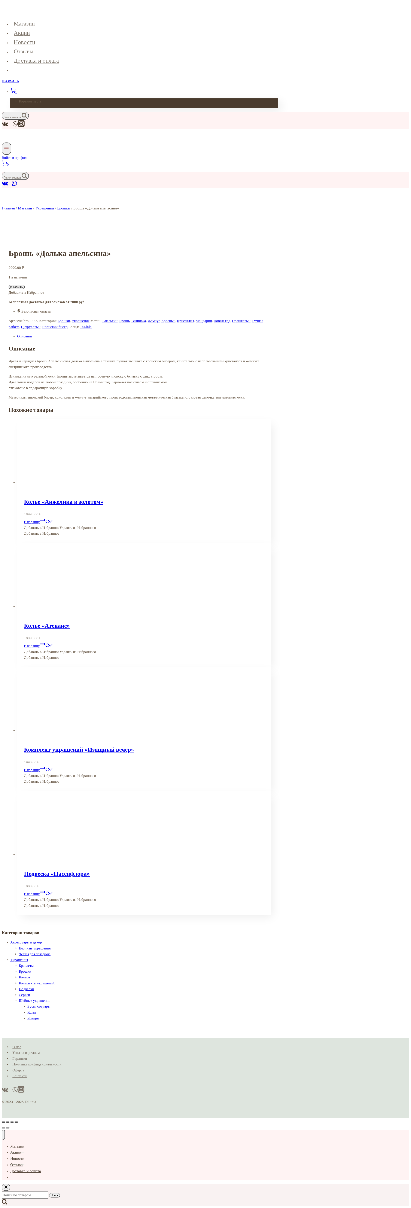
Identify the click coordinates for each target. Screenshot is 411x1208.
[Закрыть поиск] (6, 1187)
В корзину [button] (32, 522)
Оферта (18, 1070)
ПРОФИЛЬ (10, 81)
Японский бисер (55, 327)
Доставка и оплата (36, 60)
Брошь (124, 321)
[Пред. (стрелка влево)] (3, 1127)
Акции (22, 33)
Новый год (222, 321)
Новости (24, 42)
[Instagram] (21, 126)
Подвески (26, 989)
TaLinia (86, 327)
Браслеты (26, 966)
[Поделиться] (12, 1122)
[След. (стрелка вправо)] (7, 1127)
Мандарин (204, 321)
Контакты (19, 1076)
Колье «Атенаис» (47, 625)
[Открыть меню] (6, 148)
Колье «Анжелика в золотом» (63, 501)
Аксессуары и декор (26, 942)
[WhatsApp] (14, 185)
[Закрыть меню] (3, 1135)
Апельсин (110, 321)
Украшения (80, 321)
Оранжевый (241, 321)
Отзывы (23, 51)
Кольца (24, 977)
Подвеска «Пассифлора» (57, 873)
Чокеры (33, 1018)
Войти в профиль (15, 158)
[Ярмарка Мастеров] (10, 185)
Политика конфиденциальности (36, 1064)
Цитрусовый (30, 327)
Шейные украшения (34, 1001)
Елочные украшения (35, 948)
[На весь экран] (7, 1122)
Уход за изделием (26, 1053)
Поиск (54, 1195)
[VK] (5, 185)
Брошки (64, 321)
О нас (16, 1047)
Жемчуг (154, 321)
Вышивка (138, 321)
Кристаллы (185, 321)
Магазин (24, 23)
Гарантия (19, 1058)
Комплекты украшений (37, 983)
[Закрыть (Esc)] (16, 1122)
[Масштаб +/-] (3, 1122)
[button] (60, 528)
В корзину (16, 287)
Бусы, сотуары (38, 1006)
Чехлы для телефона (35, 954)
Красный (168, 321)
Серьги (24, 995)
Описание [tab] (25, 336)
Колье (32, 1012)
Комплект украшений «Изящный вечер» (79, 749)
